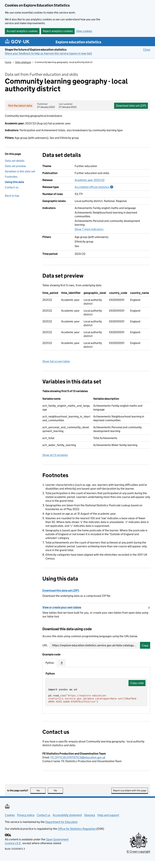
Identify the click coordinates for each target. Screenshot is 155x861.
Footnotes (11, 176)
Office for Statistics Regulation (77, 828)
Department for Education (61, 822)
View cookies (84, 31)
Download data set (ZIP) (131, 105)
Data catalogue (23, 62)
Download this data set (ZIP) (60, 590)
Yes (41, 790)
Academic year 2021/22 (89, 180)
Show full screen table (56, 361)
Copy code (137, 683)
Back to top (12, 195)
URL (45, 645)
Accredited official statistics (94, 187)
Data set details (15, 160)
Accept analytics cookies (22, 31)
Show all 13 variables (55, 455)
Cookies (10, 815)
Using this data (14, 182)
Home (8, 62)
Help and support (108, 815)
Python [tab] (49, 663)
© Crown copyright (138, 851)
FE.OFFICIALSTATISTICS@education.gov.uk (78, 757)
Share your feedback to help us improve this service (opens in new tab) (48, 53)
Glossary (89, 815)
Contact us (11, 187)
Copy (145, 645)
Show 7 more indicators (89, 229)
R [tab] (62, 663)
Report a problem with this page (129, 790)
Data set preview (15, 166)
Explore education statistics (78, 42)
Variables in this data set (20, 171)
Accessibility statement (67, 815)
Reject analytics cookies (58, 31)
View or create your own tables (61, 607)
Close (146, 49)
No (58, 790)
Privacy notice (26, 815)
